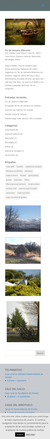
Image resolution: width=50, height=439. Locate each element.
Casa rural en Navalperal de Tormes (22, 393)
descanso (28, 171)
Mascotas (36, 56)
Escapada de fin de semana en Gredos (23, 105)
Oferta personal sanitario (16, 184)
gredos (9, 180)
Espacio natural (23, 56)
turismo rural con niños (28, 188)
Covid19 (20, 166)
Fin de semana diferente (17, 50)
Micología (9, 59)
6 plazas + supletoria (16, 380)
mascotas (18, 180)
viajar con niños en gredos (16, 197)
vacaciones (10, 193)
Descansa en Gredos (14, 171)
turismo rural (11, 188)
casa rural (10, 166)
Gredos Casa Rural (17, 53)
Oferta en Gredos (13, 151)
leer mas (30, 434)
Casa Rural (10, 56)
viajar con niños (24, 193)
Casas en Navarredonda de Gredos (21, 409)
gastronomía (33, 175)
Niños (17, 59)
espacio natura (12, 175)
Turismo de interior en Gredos (19, 110)
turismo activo (33, 184)
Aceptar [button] (20, 434)
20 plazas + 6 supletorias (18, 396)
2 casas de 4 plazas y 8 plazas (21, 412)
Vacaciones (10, 155)
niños (27, 180)
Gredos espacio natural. (16, 114)
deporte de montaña (34, 166)
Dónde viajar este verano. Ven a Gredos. (23, 118)
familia (23, 175)
